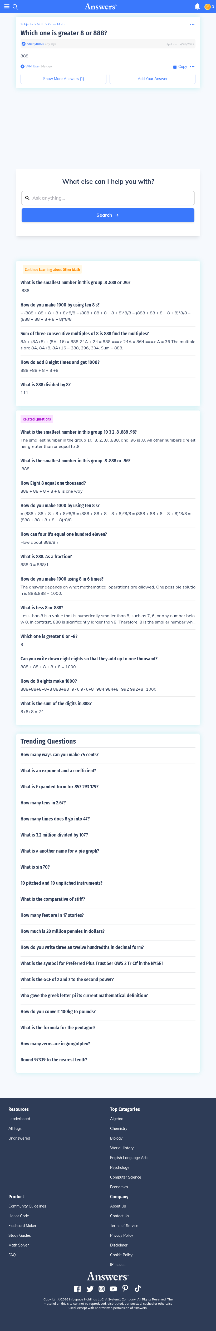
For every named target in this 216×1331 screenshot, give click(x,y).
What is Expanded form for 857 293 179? (60, 787)
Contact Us (119, 1216)
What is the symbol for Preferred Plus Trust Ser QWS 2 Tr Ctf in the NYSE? (92, 963)
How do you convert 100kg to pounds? (58, 1012)
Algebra (116, 1118)
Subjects (27, 24)
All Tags (15, 1128)
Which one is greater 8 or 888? (64, 33)
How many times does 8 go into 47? (55, 819)
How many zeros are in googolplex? (55, 1044)
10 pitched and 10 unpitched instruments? (61, 883)
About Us (118, 1206)
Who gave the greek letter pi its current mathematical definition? (84, 995)
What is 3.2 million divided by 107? (54, 835)
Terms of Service (124, 1225)
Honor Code (18, 1216)
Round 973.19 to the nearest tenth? (54, 1060)
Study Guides (19, 1235)
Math (40, 24)
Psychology (119, 1167)
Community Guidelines (27, 1206)
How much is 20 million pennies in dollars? (63, 931)
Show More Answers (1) (63, 78)
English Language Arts (129, 1157)
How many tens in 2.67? (43, 803)
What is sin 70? (35, 867)
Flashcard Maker (22, 1225)
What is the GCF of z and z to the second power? (67, 979)
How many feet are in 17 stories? (52, 915)
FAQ (12, 1255)
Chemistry (118, 1128)
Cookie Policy (121, 1255)
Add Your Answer (153, 78)
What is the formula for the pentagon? (58, 1028)
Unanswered (19, 1138)
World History (122, 1148)
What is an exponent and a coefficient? (58, 771)
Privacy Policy (121, 1235)
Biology (116, 1138)
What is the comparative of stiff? (53, 899)
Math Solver (18, 1245)
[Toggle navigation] (6, 6)
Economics (119, 1187)
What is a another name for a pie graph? (60, 851)
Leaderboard (19, 1118)
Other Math (56, 24)
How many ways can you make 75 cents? (60, 755)
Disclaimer (118, 1245)
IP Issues (117, 1264)
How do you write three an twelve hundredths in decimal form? (82, 947)
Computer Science (125, 1177)
